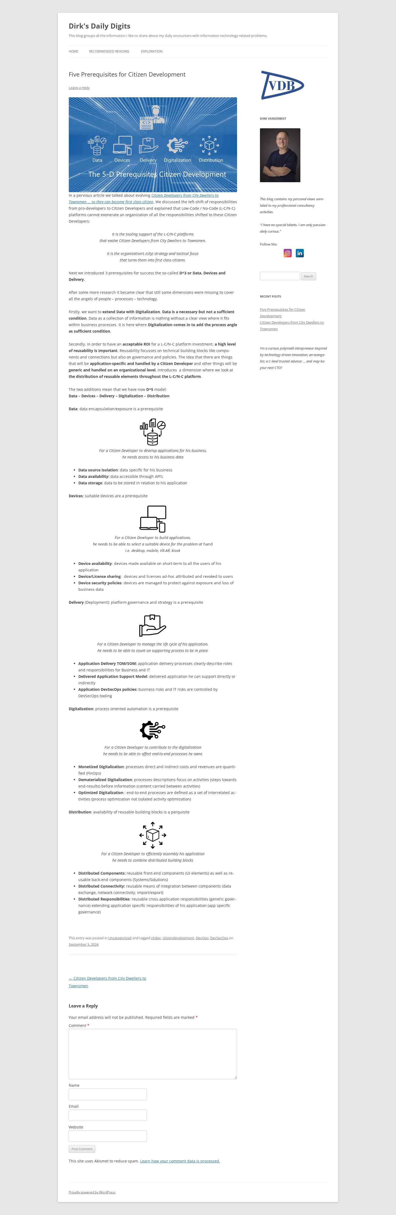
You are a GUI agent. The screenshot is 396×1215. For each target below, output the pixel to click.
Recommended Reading (109, 51)
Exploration (151, 51)
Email (74, 1106)
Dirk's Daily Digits (99, 26)
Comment (79, 1025)
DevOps (202, 938)
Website (76, 1127)
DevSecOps (219, 938)
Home (73, 51)
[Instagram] (287, 253)
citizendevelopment (178, 938)
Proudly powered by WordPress (92, 1192)
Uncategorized (119, 938)
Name (74, 1085)
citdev (156, 938)
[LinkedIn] (300, 253)
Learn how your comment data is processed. (180, 1161)
